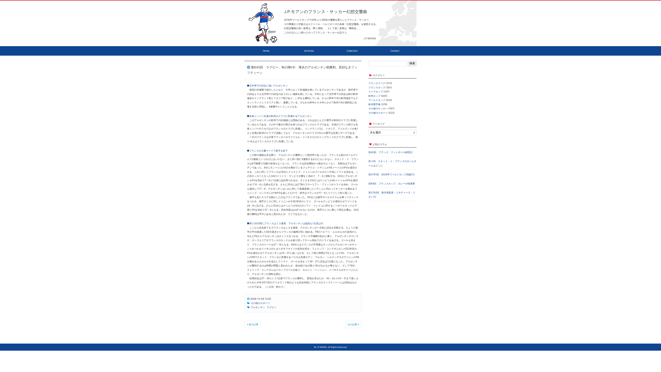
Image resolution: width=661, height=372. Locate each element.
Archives (309, 50)
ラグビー (271, 307)
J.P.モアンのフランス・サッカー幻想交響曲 (325, 11)
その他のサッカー (378, 108)
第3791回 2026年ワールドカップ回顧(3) (391, 174)
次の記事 (353, 324)
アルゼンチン (258, 307)
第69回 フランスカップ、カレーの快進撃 (391, 183)
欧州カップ (374, 95)
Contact (394, 50)
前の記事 (253, 324)
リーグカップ (375, 91)
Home (266, 50)
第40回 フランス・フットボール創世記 (390, 152)
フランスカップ (376, 87)
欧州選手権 (374, 104)
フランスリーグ (376, 83)
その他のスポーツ (260, 303)
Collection (352, 50)
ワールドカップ (376, 100)
